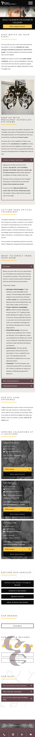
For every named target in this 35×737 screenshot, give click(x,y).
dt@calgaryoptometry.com (13, 451)
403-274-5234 (10, 526)
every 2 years (23, 137)
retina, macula (11, 299)
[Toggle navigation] (30, 3)
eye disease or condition (19, 144)
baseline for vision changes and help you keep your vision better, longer (16, 49)
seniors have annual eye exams (13, 184)
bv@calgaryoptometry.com (13, 491)
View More (17, 626)
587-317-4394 (10, 486)
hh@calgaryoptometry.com (13, 531)
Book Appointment (17, 26)
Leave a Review (17, 654)
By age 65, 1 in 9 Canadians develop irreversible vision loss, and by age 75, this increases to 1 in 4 (17, 170)
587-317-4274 (10, 446)
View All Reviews (17, 660)
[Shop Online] (30, 734)
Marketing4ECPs (14, 725)
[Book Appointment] (13, 734)
